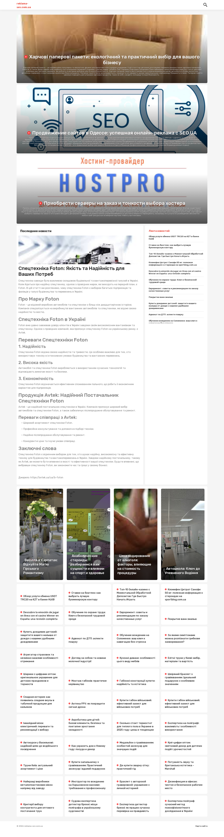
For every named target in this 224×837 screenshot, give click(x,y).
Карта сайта (201, 826)
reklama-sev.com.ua (24, 5)
